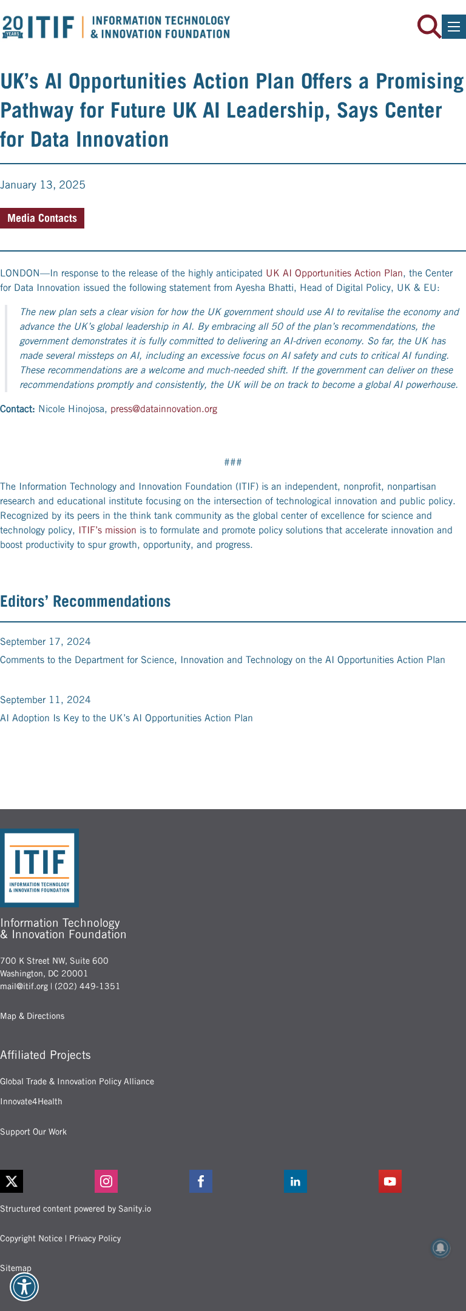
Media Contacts (42, 218)
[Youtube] (422, 1181)
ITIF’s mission (107, 530)
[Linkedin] (327, 1181)
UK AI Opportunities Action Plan (334, 273)
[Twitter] (11, 1181)
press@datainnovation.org (163, 409)
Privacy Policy (95, 1238)
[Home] (116, 27)
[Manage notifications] (440, 1248)
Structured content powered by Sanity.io (75, 1208)
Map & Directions (32, 1016)
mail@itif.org (24, 986)
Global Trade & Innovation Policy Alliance (77, 1081)
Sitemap (16, 1268)
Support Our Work (33, 1131)
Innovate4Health (31, 1101)
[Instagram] (138, 1181)
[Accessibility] (24, 1286)
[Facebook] (233, 1181)
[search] (429, 27)
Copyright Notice (31, 1238)
